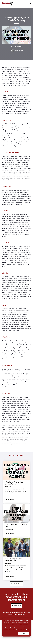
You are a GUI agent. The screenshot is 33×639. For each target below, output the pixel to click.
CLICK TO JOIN (16, 606)
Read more (9, 499)
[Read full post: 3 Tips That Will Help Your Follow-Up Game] (16, 513)
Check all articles (16, 584)
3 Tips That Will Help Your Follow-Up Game (16, 525)
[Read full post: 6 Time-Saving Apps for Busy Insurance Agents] (16, 470)
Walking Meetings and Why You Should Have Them (14, 559)
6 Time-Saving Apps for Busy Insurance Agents (14, 483)
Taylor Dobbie (19, 50)
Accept (23, 633)
